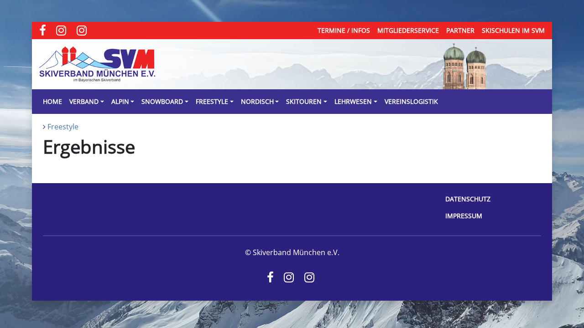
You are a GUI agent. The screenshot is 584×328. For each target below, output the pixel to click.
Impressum (463, 215)
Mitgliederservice (408, 30)
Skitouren (304, 101)
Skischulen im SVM (513, 30)
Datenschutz (467, 199)
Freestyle (212, 101)
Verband (84, 101)
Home (52, 101)
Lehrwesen (353, 101)
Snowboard (162, 101)
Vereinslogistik (411, 101)
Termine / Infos (344, 30)
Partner (460, 30)
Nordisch (257, 101)
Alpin (120, 101)
